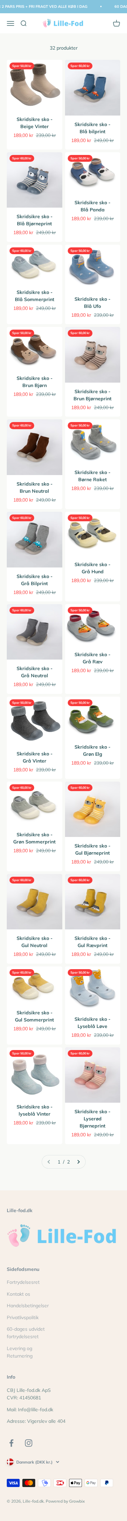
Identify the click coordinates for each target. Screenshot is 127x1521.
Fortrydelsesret (23, 1282)
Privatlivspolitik (23, 1317)
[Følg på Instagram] (28, 1443)
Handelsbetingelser (28, 1306)
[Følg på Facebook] (11, 1443)
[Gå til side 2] (78, 1161)
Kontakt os (18, 1294)
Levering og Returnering (20, 1352)
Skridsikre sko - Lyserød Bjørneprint (92, 1118)
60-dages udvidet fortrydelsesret (26, 1333)
